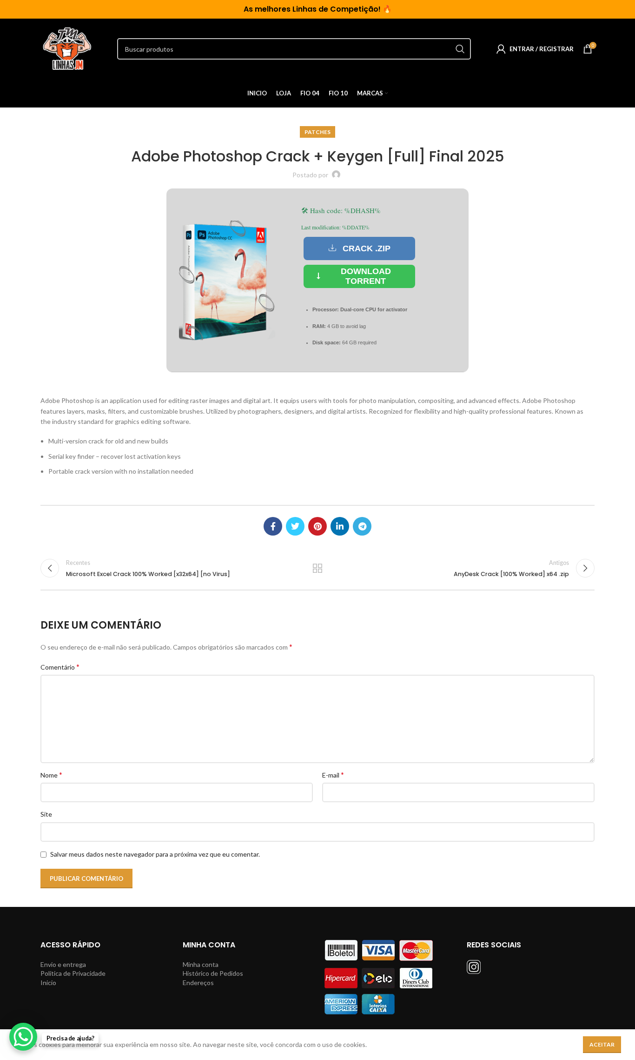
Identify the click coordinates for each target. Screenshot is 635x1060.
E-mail (333, 774)
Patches (317, 131)
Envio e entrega (63, 964)
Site (46, 814)
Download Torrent (366, 276)
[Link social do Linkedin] (340, 526)
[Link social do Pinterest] (317, 526)
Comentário (59, 666)
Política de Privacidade (73, 973)
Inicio (48, 982)
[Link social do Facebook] (273, 526)
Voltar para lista (318, 568)
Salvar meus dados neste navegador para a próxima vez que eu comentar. (155, 854)
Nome (51, 774)
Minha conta (200, 964)
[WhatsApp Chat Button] (23, 1037)
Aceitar (602, 1044)
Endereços (198, 982)
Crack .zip (366, 248)
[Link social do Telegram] (362, 526)
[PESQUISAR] (460, 49)
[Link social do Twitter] (295, 526)
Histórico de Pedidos (213, 973)
